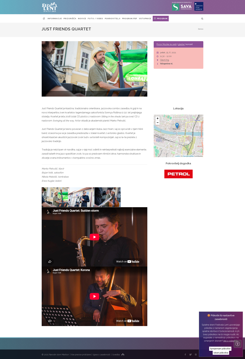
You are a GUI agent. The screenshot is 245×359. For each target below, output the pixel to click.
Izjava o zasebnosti (101, 354)
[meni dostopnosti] (237, 344)
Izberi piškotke (221, 352)
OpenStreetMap (188, 156)
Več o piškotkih (230, 341)
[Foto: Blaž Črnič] (55, 197)
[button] (123, 94)
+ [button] (158, 118)
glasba (181, 44)
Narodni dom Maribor (59, 354)
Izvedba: (116, 354)
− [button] (158, 122)
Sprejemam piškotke (220, 348)
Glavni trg (164, 60)
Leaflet (177, 156)
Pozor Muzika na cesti (167, 44)
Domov (200, 29)
